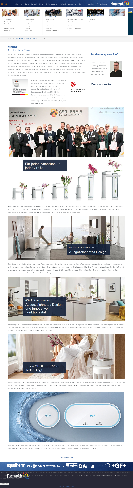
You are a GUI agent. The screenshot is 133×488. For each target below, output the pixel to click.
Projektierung (113, 17)
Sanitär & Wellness (9, 28)
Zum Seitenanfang (66, 457)
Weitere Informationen (66, 486)
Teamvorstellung (51, 26)
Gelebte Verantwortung (53, 30)
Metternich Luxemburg (68, 4)
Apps (90, 24)
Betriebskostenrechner (74, 26)
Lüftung (6, 26)
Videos (91, 21)
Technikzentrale (8, 19)
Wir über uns (50, 19)
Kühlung (28, 28)
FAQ (69, 30)
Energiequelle (7, 21)
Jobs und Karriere (51, 24)
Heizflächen (7, 24)
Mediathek (90, 17)
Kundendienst (71, 21)
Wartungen (71, 24)
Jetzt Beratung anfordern (102, 84)
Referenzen (7, 30)
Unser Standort (51, 28)
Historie (49, 21)
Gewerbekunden (28, 17)
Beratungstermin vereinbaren (76, 19)
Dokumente (92, 19)
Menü (5, 4)
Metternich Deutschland (52, 17)
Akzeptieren (4, 484)
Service (68, 17)
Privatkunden (6, 17)
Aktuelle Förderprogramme (75, 28)
